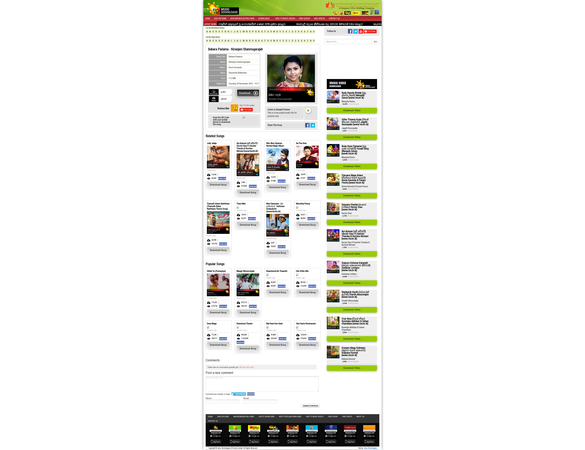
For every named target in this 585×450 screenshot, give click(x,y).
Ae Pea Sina (301, 143)
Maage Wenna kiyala (245, 271)
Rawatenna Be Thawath (276, 271)
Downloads (264, 18)
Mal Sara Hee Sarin (274, 323)
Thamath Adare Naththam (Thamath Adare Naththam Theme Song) (218, 206)
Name (208, 398)
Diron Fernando (235, 67)
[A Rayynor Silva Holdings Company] (352, 8)
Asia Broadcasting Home (242, 18)
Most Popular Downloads (290, 417)
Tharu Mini (241, 203)
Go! (375, 41)
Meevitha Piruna (303, 203)
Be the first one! (246, 367)
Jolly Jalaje (212, 143)
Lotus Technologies (370, 448)
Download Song (218, 184)
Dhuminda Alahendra (238, 72)
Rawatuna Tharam (245, 323)
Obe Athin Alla (302, 271)
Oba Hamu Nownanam (306, 323)
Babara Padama (235, 56)
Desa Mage (212, 323)
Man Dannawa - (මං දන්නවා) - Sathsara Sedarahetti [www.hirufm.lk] (275, 207)
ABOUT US (360, 417)
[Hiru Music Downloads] (222, 7)
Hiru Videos (319, 18)
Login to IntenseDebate (238, 394)
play (308, 110)
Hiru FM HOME (220, 18)
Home (207, 18)
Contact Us (334, 18)
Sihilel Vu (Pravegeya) (216, 271)
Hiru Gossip (304, 18)
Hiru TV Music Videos (285, 18)
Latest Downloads (267, 417)
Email (246, 398)
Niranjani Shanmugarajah (239, 62)
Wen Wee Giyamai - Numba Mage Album (275, 144)
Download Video (351, 111)
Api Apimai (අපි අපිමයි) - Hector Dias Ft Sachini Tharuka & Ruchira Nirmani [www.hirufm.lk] (248, 147)
